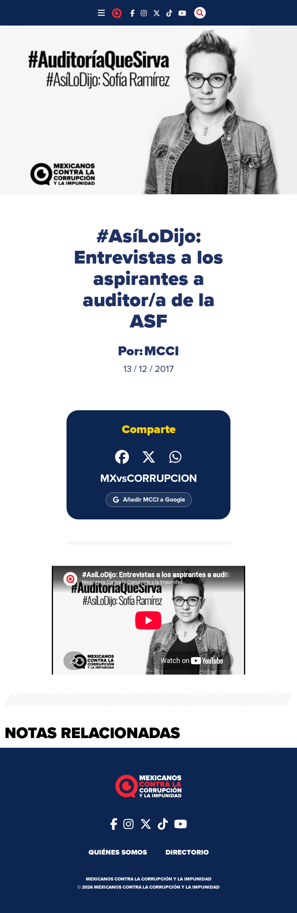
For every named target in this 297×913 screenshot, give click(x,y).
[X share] (148, 456)
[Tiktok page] (163, 823)
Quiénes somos (118, 852)
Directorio (187, 852)
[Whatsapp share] (175, 456)
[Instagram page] (144, 12)
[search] (200, 13)
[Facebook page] (132, 12)
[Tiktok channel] (169, 12)
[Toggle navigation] (101, 12)
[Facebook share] (122, 456)
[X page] (156, 12)
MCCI (161, 351)
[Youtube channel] (182, 12)
